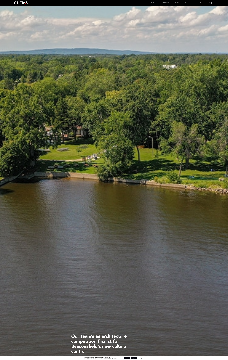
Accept (127, 358)
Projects (176, 2)
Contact (202, 2)
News (194, 2)
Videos (186, 2)
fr (212, 2)
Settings (140, 358)
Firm (145, 2)
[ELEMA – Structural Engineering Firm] (17, 2)
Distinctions (165, 2)
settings (115, 358)
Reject (134, 358)
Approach (154, 2)
